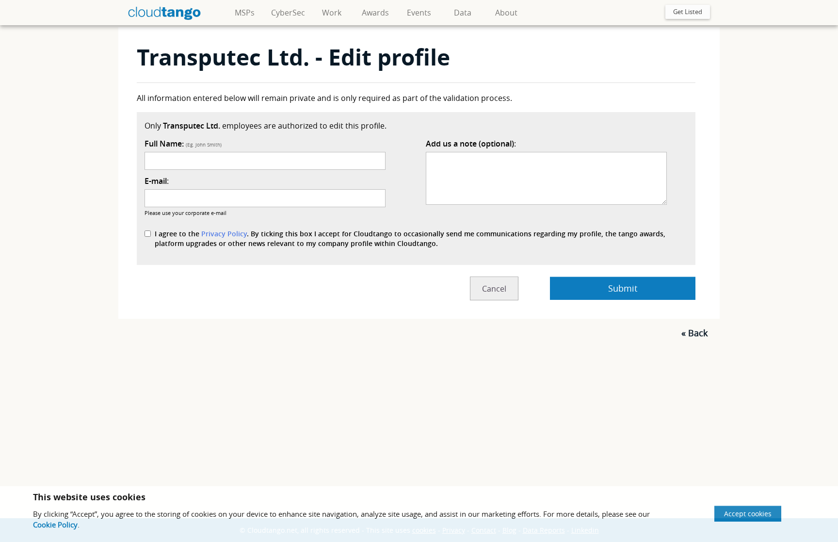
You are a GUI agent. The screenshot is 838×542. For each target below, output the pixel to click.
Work (331, 12)
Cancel (494, 288)
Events (419, 12)
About (506, 12)
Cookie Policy (55, 524)
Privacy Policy (224, 233)
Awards (375, 12)
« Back (694, 332)
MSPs (245, 12)
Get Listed (687, 11)
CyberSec (288, 12)
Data (462, 12)
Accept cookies (748, 513)
